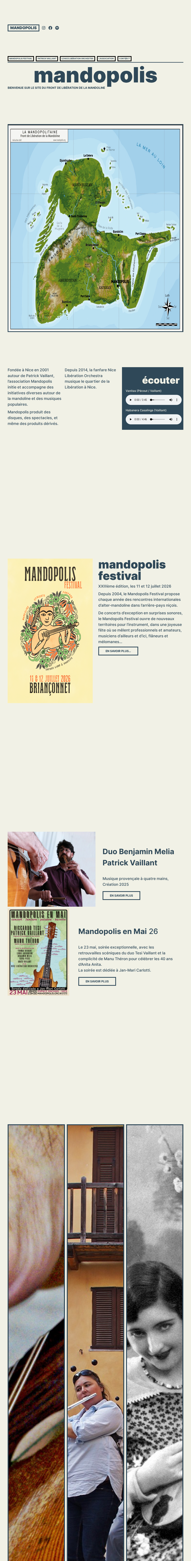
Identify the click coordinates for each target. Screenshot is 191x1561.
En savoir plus (121, 895)
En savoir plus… (118, 651)
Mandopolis (23, 27)
